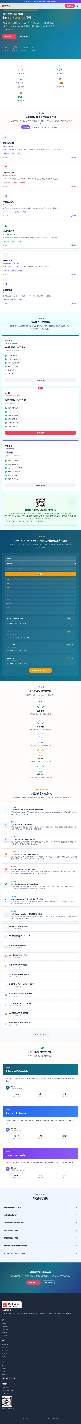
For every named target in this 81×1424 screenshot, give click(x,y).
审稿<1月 (8, 603)
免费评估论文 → (9, 36)
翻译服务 (46, 127)
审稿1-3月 (9, 607)
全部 (7, 579)
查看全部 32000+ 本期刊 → (40, 670)
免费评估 (70, 6)
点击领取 (39, 1)
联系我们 (4, 1374)
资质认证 (4, 1371)
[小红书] (3, 1378)
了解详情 (74, 157)
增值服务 (56, 127)
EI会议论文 (5, 1329)
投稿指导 (26, 127)
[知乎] (6, 1378)
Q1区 (7, 583)
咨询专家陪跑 (40, 485)
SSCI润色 (4, 1326)
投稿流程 (4, 1356)
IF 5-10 (8, 595)
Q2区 (7, 587)
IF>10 (7, 591)
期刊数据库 (5, 1344)
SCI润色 (4, 1323)
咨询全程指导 (40, 433)
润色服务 (36, 127)
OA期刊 (8, 599)
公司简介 (4, 1365)
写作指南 (4, 1353)
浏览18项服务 (24, 36)
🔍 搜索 (40, 574)
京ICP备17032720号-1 (54, 1419)
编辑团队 (4, 1368)
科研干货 (4, 1347)
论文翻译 (4, 1332)
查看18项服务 (48, 1282)
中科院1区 (9, 612)
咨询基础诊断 (40, 380)
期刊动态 (4, 1350)
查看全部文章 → (40, 1034)
